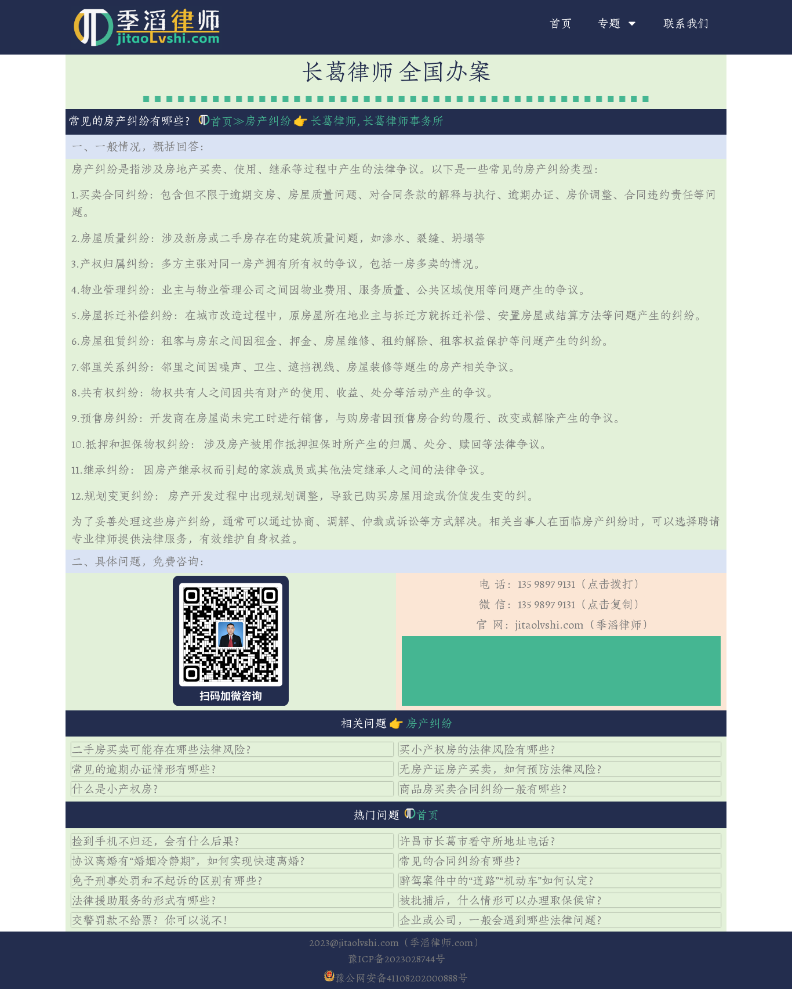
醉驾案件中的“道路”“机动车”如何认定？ (499, 880)
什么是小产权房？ (117, 789)
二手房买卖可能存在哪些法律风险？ (164, 749)
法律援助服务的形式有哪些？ (146, 900)
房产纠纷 (268, 121)
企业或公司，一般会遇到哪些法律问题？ (503, 920)
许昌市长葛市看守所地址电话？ (480, 841)
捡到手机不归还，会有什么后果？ (158, 841)
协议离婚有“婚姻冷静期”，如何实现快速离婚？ (191, 861)
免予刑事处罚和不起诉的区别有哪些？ (169, 880)
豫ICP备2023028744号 (396, 959)
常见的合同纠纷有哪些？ (462, 861)
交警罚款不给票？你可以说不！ (152, 920)
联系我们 (686, 23)
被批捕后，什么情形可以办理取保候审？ (503, 900)
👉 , (367, 121)
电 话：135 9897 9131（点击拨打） (561, 584)
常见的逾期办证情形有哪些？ (146, 769)
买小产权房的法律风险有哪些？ (480, 749)
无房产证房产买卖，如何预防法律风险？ (503, 769)
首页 (560, 23)
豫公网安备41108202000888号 (401, 978)
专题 (608, 23)
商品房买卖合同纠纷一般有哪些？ (486, 789)
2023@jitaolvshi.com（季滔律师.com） (396, 942)
